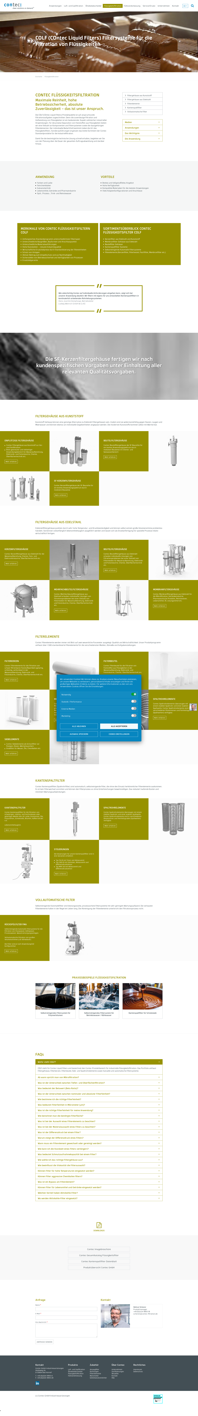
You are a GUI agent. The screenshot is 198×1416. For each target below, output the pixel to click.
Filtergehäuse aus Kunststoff (139, 95)
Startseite (38, 76)
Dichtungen (94, 1371)
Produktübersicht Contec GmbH (99, 1267)
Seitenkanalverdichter (98, 1378)
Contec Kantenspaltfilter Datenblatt (99, 1261)
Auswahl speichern (79, 734)
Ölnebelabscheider (93, 6)
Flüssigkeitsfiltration (112, 6)
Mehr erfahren (11, 461)
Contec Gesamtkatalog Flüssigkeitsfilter (99, 1255)
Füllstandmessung (75, 1376)
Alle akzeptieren (119, 726)
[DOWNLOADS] (99, 1222)
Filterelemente (133, 103)
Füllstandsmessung (132, 6)
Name (37, 1305)
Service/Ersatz (149, 6)
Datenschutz (138, 1371)
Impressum (137, 1369)
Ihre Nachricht (40, 1322)
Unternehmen (164, 6)
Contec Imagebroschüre (99, 1249)
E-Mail (37, 1313)
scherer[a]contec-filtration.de (145, 1314)
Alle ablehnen (79, 726)
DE (184, 6)
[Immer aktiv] (133, 694)
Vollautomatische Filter (137, 111)
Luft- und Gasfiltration (73, 6)
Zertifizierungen (118, 1371)
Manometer (94, 1376)
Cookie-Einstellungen (119, 734)
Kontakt (175, 6)
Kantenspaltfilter (134, 107)
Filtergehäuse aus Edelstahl (139, 99)
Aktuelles (115, 1373)
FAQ (113, 1378)
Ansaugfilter (94, 1369)
